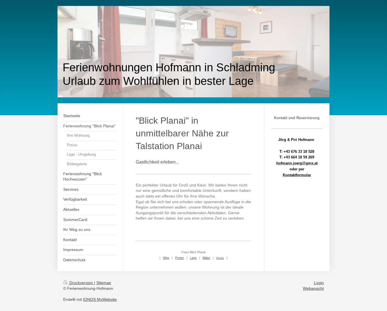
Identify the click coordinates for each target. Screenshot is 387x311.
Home (220, 257)
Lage (193, 257)
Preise (179, 257)
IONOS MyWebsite (100, 299)
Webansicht (313, 288)
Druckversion (81, 282)
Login (319, 282)
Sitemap (103, 282)
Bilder (206, 257)
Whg (166, 257)
